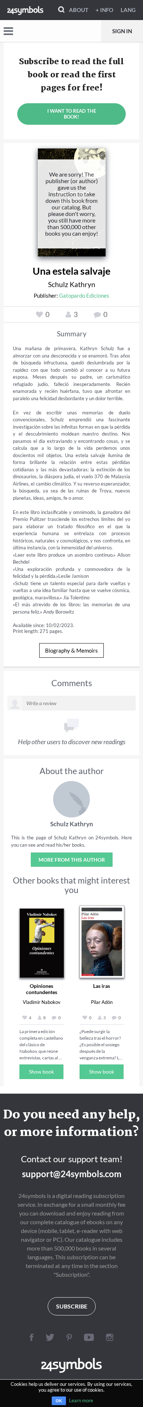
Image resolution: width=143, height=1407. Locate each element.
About (78, 10)
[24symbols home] (25, 10)
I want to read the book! (71, 114)
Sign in (122, 31)
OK (59, 1401)
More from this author (71, 860)
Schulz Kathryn (71, 284)
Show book (41, 1071)
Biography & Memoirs (71, 650)
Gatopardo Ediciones (84, 295)
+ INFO (104, 10)
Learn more (81, 1400)
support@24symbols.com (71, 1173)
